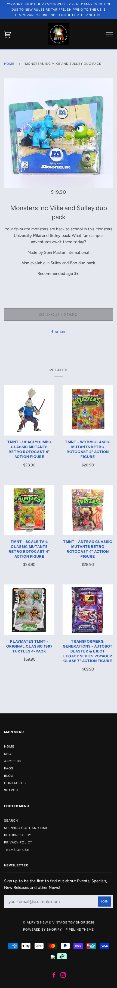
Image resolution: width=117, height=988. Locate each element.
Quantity (58, 285)
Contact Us (15, 783)
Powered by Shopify (42, 929)
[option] (58, 133)
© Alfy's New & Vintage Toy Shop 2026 (58, 922)
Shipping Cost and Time (26, 828)
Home (9, 64)
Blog (9, 776)
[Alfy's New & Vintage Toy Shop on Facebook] (54, 976)
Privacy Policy (18, 842)
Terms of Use (16, 850)
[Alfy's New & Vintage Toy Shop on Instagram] (63, 976)
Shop (9, 754)
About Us (12, 761)
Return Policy (17, 835)
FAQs (8, 768)
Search (11, 790)
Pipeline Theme (80, 929)
